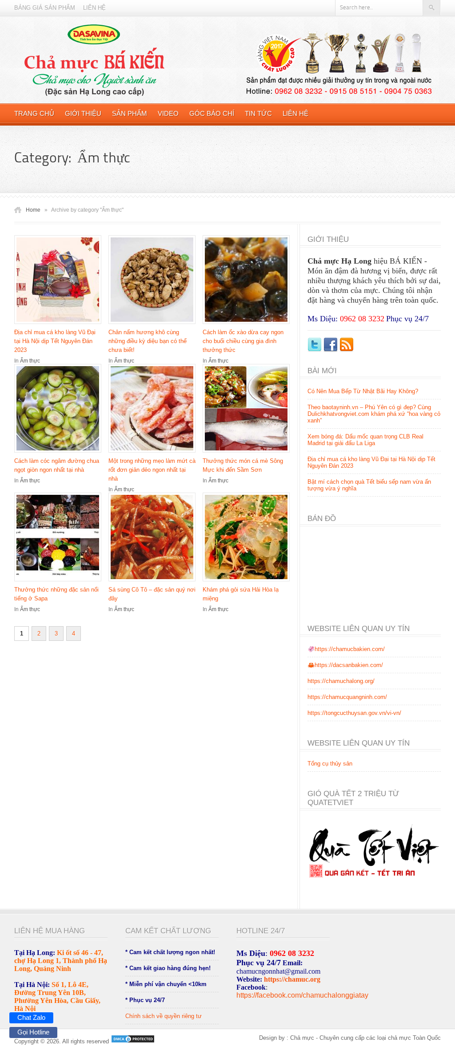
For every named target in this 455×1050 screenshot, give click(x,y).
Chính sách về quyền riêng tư (163, 1016)
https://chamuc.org (292, 979)
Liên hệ (94, 7)
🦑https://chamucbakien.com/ (346, 649)
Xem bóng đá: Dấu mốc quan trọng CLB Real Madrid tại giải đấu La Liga (365, 439)
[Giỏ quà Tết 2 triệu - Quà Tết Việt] (374, 884)
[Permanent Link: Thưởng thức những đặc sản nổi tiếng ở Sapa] (60, 582)
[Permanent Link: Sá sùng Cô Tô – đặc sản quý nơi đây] (154, 582)
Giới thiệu (83, 113)
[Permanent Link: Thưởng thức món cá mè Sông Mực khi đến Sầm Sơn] (248, 453)
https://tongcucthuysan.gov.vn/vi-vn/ (354, 713)
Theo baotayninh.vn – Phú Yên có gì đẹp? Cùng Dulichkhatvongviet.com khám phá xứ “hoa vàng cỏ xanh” (373, 414)
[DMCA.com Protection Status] (132, 1041)
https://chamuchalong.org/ (341, 681)
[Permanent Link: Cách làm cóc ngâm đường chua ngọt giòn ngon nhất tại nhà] (60, 453)
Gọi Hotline (33, 1032)
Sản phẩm (129, 113)
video (168, 113)
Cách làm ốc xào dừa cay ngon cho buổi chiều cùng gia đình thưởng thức (243, 341)
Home (33, 210)
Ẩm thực (30, 361)
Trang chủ (34, 113)
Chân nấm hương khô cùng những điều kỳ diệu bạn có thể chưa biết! (147, 341)
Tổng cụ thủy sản (329, 763)
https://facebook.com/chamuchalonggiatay (302, 995)
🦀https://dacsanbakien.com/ (345, 665)
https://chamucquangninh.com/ (347, 697)
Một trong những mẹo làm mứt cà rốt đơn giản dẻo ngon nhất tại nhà (152, 470)
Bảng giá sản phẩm (44, 7)
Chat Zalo (31, 1017)
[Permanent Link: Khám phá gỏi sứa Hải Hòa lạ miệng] (248, 582)
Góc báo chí (211, 113)
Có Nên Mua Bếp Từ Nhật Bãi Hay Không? (362, 391)
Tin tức (258, 113)
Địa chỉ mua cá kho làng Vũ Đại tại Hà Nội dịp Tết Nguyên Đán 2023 (55, 341)
